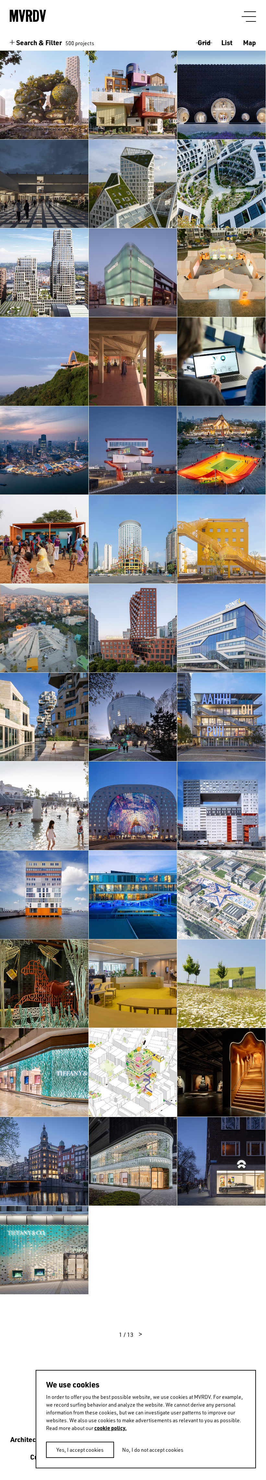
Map (249, 42)
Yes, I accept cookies (80, 1450)
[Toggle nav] (249, 17)
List (226, 42)
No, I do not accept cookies (152, 1450)
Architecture (29, 1439)
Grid (204, 42)
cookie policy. (110, 1427)
